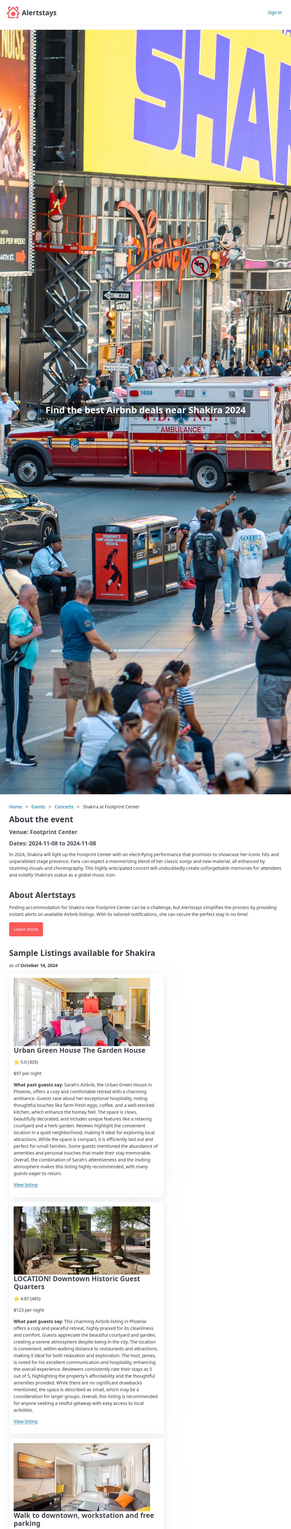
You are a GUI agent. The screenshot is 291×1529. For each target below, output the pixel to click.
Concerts (64, 807)
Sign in (275, 12)
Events (38, 807)
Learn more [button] (26, 929)
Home (15, 807)
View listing (26, 1185)
